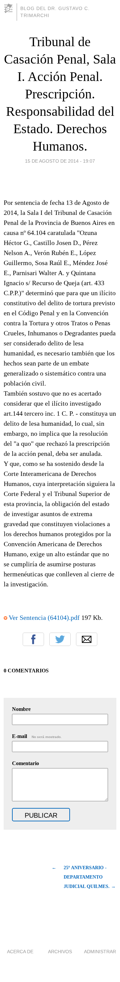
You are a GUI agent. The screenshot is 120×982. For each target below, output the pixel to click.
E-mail (37, 736)
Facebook (33, 639)
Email (86, 639)
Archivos (60, 951)
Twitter (60, 639)
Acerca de (20, 951)
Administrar (100, 951)
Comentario (25, 763)
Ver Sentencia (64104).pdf (44, 617)
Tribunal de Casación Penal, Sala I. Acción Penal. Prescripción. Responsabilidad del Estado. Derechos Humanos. (60, 94)
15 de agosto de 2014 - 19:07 (60, 161)
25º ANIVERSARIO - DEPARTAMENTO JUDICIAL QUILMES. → (90, 877)
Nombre (21, 709)
